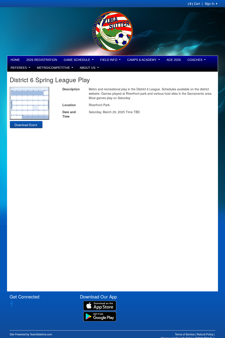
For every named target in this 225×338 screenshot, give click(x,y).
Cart (194, 3)
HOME (15, 60)
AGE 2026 (174, 60)
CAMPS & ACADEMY (142, 60)
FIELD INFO (109, 60)
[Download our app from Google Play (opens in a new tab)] (99, 316)
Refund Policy (205, 334)
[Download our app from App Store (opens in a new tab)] (99, 305)
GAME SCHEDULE (77, 60)
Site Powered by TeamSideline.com (31, 334)
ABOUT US (88, 67)
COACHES (195, 60)
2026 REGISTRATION (41, 60)
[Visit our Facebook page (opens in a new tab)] (13, 303)
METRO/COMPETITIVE (54, 67)
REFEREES (19, 67)
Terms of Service (185, 334)
